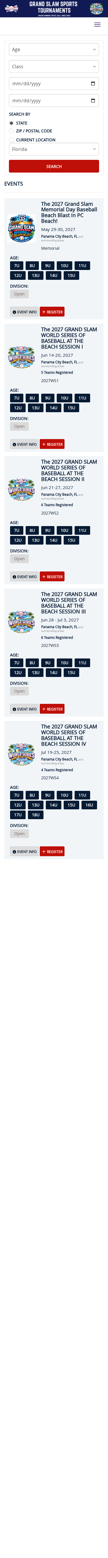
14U (53, 275)
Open (19, 294)
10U (64, 265)
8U (32, 265)
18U (35, 814)
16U (89, 805)
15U (71, 275)
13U (35, 275)
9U (47, 265)
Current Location (36, 140)
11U (82, 265)
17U (18, 814)
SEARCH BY (19, 114)
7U (16, 265)
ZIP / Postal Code (34, 131)
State (21, 123)
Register (54, 312)
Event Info (26, 312)
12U (18, 275)
